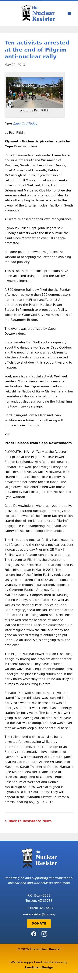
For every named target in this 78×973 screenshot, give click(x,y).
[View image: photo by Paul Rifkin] (34, 92)
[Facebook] (33, 934)
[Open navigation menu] (69, 13)
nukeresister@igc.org (39, 914)
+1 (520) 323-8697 (39, 908)
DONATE (39, 923)
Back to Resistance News (30, 821)
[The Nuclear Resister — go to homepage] (39, 13)
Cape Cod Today (25, 123)
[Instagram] (44, 934)
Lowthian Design (39, 967)
